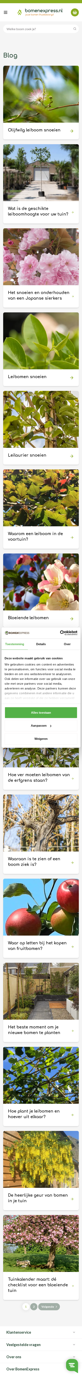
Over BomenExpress (22, 1369)
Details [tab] (41, 644)
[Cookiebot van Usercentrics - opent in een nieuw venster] (60, 633)
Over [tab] (67, 644)
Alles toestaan (41, 712)
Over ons (13, 1357)
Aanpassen (39, 725)
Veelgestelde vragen (23, 1344)
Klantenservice (18, 1332)
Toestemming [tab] (14, 644)
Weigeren (41, 738)
